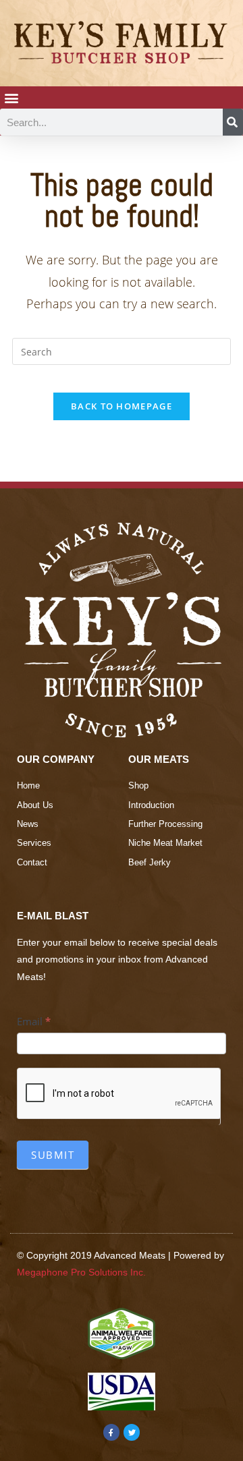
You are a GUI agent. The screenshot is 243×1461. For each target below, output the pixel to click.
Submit (52, 1155)
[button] (11, 97)
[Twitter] (132, 1432)
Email (34, 1021)
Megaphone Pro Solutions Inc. (81, 1272)
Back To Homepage (121, 406)
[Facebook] (111, 1432)
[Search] (233, 122)
